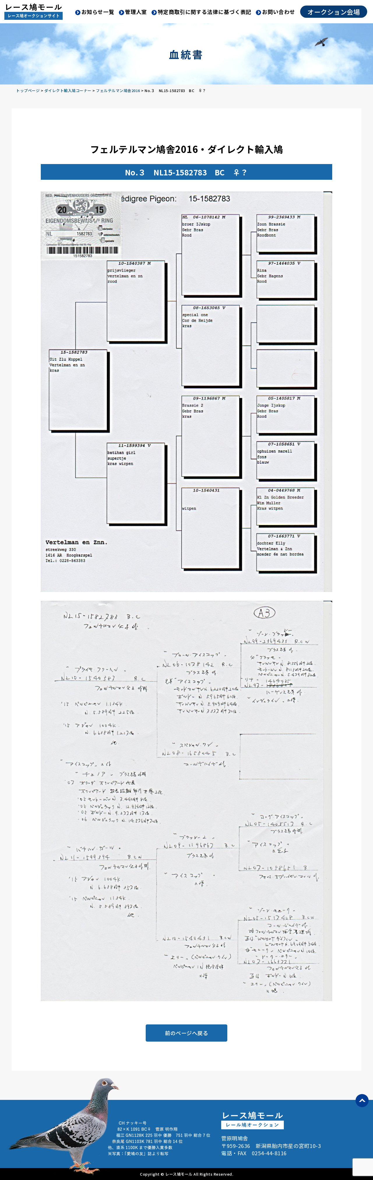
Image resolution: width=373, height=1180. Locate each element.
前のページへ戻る (186, 1033)
